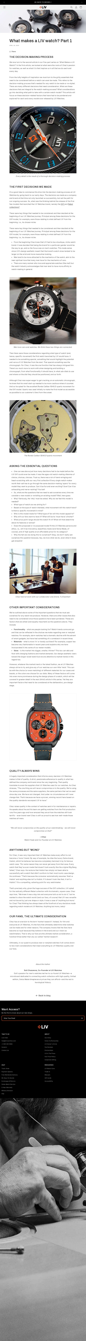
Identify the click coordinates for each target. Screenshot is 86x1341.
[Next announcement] (82, 2)
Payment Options (7, 1071)
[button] (4, 7)
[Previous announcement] (4, 2)
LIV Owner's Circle (51, 1044)
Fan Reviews (49, 1047)
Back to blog (44, 995)
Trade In (47, 1071)
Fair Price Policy (50, 1056)
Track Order (6, 1068)
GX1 (62, 204)
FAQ (3, 1093)
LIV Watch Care (50, 1068)
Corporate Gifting (50, 1060)
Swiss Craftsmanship (51, 1041)
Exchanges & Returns (8, 1081)
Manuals (47, 1075)
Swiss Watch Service (8, 1084)
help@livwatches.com (9, 1041)
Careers (4, 1047)
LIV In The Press (50, 1053)
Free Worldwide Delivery (10, 1075)
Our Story (48, 1037)
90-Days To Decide (8, 1078)
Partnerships (49, 1050)
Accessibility (49, 1081)
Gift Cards (48, 1078)
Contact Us (5, 1050)
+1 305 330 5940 (7, 1044)
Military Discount (7, 1090)
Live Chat (5, 1037)
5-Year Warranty (7, 1087)
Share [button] (14, 51)
